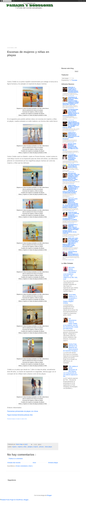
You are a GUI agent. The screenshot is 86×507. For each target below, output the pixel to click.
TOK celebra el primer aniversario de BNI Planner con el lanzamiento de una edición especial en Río (70, 371)
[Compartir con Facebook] (39, 444)
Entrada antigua (53, 462)
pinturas (41, 446)
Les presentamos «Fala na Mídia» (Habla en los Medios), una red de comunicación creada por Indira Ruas (70, 323)
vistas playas (48, 446)
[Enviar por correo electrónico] (34, 444)
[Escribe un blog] (36, 444)
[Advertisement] (38, 16)
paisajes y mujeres (33, 446)
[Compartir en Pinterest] (40, 444)
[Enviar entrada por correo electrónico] (31, 444)
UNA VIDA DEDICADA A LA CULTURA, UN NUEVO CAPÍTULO (73, 166)
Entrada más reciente (13, 462)
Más (73, 95)
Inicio (34, 462)
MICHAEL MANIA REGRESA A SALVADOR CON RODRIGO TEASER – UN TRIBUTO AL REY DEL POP (70, 273)
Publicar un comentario (16, 458)
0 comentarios (70, 95)
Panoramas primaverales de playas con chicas (22, 411)
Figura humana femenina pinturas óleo (20, 415)
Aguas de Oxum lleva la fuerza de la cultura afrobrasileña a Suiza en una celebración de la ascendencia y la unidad (71, 216)
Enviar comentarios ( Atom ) (24, 466)
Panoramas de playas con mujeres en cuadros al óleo (17, 418)
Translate (74, 80)
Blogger (49, 495)
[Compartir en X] (37, 444)
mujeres (14, 446)
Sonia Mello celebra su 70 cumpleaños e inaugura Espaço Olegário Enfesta (73, 90)
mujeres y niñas (22, 446)
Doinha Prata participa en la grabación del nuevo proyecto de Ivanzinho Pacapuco (70, 347)
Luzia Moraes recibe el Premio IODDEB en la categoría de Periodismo (73, 157)
